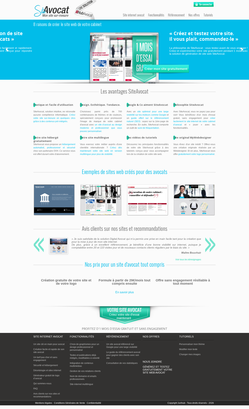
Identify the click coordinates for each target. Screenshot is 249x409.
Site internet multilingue (81, 384)
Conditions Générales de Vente (69, 403)
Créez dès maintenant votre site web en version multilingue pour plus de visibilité (101, 150)
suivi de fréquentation (148, 128)
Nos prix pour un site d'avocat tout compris (124, 264)
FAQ (35, 388)
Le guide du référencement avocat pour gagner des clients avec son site (123, 355)
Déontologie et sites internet (47, 370)
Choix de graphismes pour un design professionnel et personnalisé (84, 347)
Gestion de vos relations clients (85, 371)
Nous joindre (152, 361)
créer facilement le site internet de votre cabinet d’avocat (194, 121)
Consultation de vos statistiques (122, 363)
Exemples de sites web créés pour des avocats (124, 171)
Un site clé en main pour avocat (49, 344)
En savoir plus (124, 292)
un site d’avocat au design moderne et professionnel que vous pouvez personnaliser (101, 128)
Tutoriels (208, 15)
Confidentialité (94, 403)
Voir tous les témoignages (188, 259)
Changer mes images (190, 354)
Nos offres (194, 15)
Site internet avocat (133, 15)
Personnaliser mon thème (192, 344)
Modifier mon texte (188, 349)
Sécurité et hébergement (45, 365)
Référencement (176, 15)
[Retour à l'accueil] (51, 11)
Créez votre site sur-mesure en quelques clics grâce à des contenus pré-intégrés (54, 118)
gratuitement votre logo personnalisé (196, 154)
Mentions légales (43, 403)
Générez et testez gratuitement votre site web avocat (157, 369)
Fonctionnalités (156, 15)
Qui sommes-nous (42, 383)
